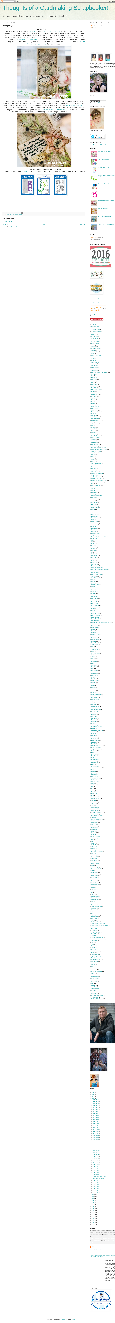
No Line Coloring (95, 713)
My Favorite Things (95, 699)
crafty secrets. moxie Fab (97, 473)
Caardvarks (94, 415)
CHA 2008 (93, 427)
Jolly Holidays (94, 648)
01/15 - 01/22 (96, 1188)
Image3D (93, 629)
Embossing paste (95, 533)
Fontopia (93, 560)
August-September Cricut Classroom (99, 372)
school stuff (93, 803)
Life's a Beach (94, 672)
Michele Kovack (95, 1247)
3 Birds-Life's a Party (96, 331)
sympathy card (94, 908)
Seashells (93, 817)
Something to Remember (97, 851)
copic (92, 456)
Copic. (92, 458)
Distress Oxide (94, 506)
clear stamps (94, 446)
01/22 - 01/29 (96, 1186)
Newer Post (5, 224)
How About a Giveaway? (103, 159)
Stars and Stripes (95, 884)
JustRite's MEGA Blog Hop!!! (104, 151)
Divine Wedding (95, 507)
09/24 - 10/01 (96, 1119)
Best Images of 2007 (96, 389)
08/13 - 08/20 (96, 1131)
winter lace (93, 986)
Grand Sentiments (95, 588)
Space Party (94, 855)
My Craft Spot (94, 697)
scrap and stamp (95, 807)
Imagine (93, 630)
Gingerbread (94, 576)
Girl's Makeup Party (95, 577)
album (92, 345)
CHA (92, 425)
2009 (93, 1220)
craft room (93, 470)
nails (92, 702)
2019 (93, 1200)
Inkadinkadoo (94, 637)
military (93, 685)
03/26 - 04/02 (96, 1162)
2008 (93, 1222)
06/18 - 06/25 (96, 1141)
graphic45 (93, 591)
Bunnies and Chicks (96, 411)
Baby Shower (94, 377)
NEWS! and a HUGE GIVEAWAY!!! (106, 192)
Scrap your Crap (95, 810)
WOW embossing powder (97, 995)
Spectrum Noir (94, 856)
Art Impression (94, 367)
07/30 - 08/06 (96, 1135)
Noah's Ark (93, 716)
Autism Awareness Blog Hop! (104, 216)
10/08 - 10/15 (96, 1115)
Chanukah (93, 434)
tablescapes (94, 910)
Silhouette (93, 832)
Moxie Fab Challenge (96, 696)
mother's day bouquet (96, 694)
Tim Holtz (93, 935)
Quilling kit (93, 785)
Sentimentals (94, 821)
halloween (93, 593)
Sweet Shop (94, 904)
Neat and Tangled (95, 706)
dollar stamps (94, 512)
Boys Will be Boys (95, 406)
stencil (92, 886)
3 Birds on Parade (95, 329)
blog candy (93, 396)
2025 (93, 1094)
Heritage (93, 610)
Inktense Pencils (95, 639)
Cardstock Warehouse (96, 420)
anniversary (94, 363)
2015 (93, 1208)
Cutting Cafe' (94, 492)
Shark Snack (94, 826)
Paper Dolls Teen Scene (96, 726)
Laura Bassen (94, 665)
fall (92, 542)
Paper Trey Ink (94, 738)
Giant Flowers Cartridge (96, 574)
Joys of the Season (95, 653)
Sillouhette (93, 834)
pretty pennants (94, 762)
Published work (94, 774)
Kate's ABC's (94, 661)
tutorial (92, 952)
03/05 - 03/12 (96, 1168)
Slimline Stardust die (27, 40)
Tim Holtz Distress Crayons (97, 937)
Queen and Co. (94, 776)
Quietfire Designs (95, 781)
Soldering (93, 850)
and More (93, 360)
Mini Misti (93, 689)
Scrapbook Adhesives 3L (97, 812)
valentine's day (94, 961)
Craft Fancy (94, 468)
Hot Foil (93, 624)
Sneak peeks (94, 846)
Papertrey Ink (94, 742)
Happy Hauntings (95, 603)
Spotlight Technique (95, 863)
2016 (93, 1206)
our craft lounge (94, 725)
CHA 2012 (93, 430)
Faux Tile (93, 548)
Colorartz (93, 454)
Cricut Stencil (94, 488)
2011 (93, 1216)
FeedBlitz (98, 102)
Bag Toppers (94, 379)
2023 (93, 1098)
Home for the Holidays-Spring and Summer (101, 622)
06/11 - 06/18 (96, 1143)
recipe (92, 790)
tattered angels (94, 916)
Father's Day (94, 547)
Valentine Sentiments (96, 959)
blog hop (93, 398)
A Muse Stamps (94, 340)
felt (92, 552)
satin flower (94, 802)
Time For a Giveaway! (103, 208)
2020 (93, 1198)
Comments (94, 27)
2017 (93, 1204)
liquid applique (94, 673)
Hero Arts (93, 612)
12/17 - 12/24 (96, 1099)
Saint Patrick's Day (95, 797)
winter (92, 983)
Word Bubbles (94, 992)
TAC (92, 911)
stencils (93, 887)
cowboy (93, 464)
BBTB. (92, 382)
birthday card (94, 393)
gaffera (63, 1319)
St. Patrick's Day (95, 874)
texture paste (94, 928)
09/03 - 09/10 (96, 1125)
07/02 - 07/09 (96, 1139)
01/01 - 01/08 (96, 1192)
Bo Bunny (93, 399)
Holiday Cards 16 (95, 618)
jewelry (93, 646)
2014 (93, 1210)
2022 (93, 1194)
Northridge (93, 719)
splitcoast (93, 862)
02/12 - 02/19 (96, 1180)
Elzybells (93, 530)
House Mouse (94, 627)
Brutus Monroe (94, 410)
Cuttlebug (93, 494)
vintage (13, 214)
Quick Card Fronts (95, 778)
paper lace (93, 731)
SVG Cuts (93, 901)
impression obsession (96, 634)
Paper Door (94, 728)
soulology (93, 853)
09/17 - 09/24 (96, 1121)
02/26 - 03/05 (96, 1170)
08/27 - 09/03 (96, 1127)
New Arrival (94, 708)
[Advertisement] (98, 40)
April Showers (94, 365)
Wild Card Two (94, 981)
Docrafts (93, 509)
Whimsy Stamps (18, 214)
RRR (92, 795)
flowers (93, 559)
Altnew (92, 353)
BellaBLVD (93, 387)
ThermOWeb (94, 933)
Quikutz (93, 783)
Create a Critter (94, 475)
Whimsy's (25, 171)
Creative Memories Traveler (97, 482)
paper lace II (94, 733)
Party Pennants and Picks (97, 745)
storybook (93, 889)
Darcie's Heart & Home (96, 495)
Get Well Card (94, 572)
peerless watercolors (96, 747)
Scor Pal (93, 805)
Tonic (92, 944)
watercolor (93, 969)
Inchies (93, 636)
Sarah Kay (93, 800)
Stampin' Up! (94, 880)
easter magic (94, 524)
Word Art (93, 990)
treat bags (93, 949)
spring (92, 865)
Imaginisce (93, 632)
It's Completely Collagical (95, 302)
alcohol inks (94, 346)
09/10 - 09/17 (96, 1123)
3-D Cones (93, 334)
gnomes (93, 583)
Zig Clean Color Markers (97, 998)
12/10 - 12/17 (96, 1101)
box (92, 401)
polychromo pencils (95, 759)
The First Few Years (95, 932)
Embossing (93, 531)
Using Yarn (93, 957)
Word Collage (94, 993)
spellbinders (94, 860)
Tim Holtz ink (94, 940)
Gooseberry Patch (95, 584)
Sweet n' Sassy (94, 903)
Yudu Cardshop (94, 997)
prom (92, 769)
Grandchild (93, 589)
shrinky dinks (94, 831)
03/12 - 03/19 (96, 1166)
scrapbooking (94, 814)
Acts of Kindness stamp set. (55, 110)
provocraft (93, 773)
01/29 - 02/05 (96, 1184)
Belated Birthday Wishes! (98, 1178)
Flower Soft (93, 557)
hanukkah (93, 600)
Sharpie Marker (94, 827)
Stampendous (94, 877)
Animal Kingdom (95, 362)
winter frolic (94, 985)
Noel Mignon (94, 718)
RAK (92, 786)
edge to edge (94, 526)
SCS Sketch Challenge (96, 815)
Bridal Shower (94, 408)
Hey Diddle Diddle (95, 613)
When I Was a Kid (95, 975)
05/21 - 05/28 (96, 1149)
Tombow (93, 942)
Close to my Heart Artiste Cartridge (99, 449)
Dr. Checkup (94, 516)
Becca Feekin (94, 386)
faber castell (94, 538)
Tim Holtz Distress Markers (97, 939)
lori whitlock (94, 678)
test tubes (93, 927)
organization (94, 721)
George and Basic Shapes (97, 567)
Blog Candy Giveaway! (103, 183)
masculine (93, 682)
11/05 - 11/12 (96, 1107)
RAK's (92, 788)
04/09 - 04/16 (96, 1158)
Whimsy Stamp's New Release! (100, 1176)
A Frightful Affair (94, 338)
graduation (93, 586)
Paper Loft (93, 735)
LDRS (92, 668)
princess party (94, 766)
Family (92, 543)
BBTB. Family (94, 384)
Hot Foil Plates (94, 625)
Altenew (93, 350)
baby (92, 375)
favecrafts (93, 550)
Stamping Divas (95, 882)
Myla (92, 701)
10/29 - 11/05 (96, 1109)
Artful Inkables (94, 370)
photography (94, 754)
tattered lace (94, 918)
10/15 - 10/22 (96, 1113)
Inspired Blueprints (95, 642)
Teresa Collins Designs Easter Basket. (100, 925)
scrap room (93, 809)
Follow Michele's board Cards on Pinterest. (100, 144)
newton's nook (94, 711)
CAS (92, 422)
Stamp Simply (94, 875)
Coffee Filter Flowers (96, 451)
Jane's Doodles (94, 644)
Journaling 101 (94, 649)
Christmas (93, 439)
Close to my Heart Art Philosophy (98, 447)
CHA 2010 (93, 429)
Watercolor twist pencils (96, 971)
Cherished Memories (96, 435)
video (92, 963)
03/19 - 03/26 (96, 1164)
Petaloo (93, 752)
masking (93, 684)
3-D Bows (93, 333)
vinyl (92, 966)
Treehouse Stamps (95, 951)
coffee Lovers (94, 453)
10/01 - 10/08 (96, 1117)
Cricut (92, 483)
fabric (92, 540)
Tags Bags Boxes (95, 915)
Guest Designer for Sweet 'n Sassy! (106, 224)
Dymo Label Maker (95, 518)
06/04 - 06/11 (96, 1145)
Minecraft (93, 687)
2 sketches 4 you (95, 326)
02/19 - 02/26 (96, 1172)
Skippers (93, 843)
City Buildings (94, 442)
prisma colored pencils (96, 767)
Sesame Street (94, 822)
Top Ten (93, 947)
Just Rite (93, 656)
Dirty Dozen (94, 504)
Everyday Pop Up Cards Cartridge (99, 536)
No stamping (94, 714)
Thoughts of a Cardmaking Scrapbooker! (56, 7)
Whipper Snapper (95, 978)
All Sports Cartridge (95, 348)
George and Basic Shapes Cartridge (99, 569)
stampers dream (95, 879)
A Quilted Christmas (95, 341)
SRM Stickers (94, 872)
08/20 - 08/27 (96, 1129)
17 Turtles (93, 324)
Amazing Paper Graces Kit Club (98, 357)
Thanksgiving (94, 930)
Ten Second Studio (95, 922)
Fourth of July (94, 562)
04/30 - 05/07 (96, 1154)
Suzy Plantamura (95, 899)
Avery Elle (93, 374)
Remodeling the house (96, 791)
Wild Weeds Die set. (75, 105)
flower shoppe (94, 555)
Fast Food (93, 545)
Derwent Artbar (94, 499)
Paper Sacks (94, 737)
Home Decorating (95, 620)
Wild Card (93, 980)
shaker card (94, 824)
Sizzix (92, 839)
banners (93, 381)
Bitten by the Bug (95, 394)
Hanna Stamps (94, 598)
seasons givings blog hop (97, 819)
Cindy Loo (93, 441)
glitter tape (93, 581)
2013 (93, 1212)
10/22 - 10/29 (96, 1111)
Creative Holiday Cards (96, 478)
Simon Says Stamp (95, 836)
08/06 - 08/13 (96, 1133)
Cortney (93, 461)
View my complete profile (96, 1249)
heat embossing (95, 605)
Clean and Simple (95, 444)
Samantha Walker (95, 798)
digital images (94, 502)
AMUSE (93, 358)
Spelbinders (94, 858)
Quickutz (93, 779)
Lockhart (93, 677)
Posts (93, 25)
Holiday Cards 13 (95, 617)
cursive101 (93, 490)
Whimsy (32, 31)
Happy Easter (94, 601)
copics (92, 459)
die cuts (93, 500)
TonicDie (93, 945)
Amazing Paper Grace (96, 355)
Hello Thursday (94, 607)
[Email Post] (22, 212)
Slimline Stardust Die (51, 31)
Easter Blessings (95, 523)
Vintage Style (96, 1174)
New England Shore (96, 709)
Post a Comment (8, 221)
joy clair (93, 651)
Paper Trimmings (95, 740)
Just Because (94, 654)
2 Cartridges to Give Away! (104, 167)
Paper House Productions (97, 730)
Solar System (94, 848)
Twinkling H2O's (95, 954)
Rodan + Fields (94, 793)
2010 (93, 1218)
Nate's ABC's (94, 704)
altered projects (94, 351)
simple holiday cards (96, 838)
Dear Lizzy (93, 497)
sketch (92, 841)
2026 (93, 1092)
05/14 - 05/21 (96, 1151)
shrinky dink (94, 829)
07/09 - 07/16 (96, 1137)
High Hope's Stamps (96, 615)
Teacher (93, 920)
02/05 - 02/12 (96, 1182)
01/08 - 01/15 (96, 1190)
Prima (92, 764)
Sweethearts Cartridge (96, 906)
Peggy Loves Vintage (96, 749)
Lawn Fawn (94, 666)
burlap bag (93, 413)
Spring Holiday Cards (96, 868)
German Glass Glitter (96, 571)
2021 (93, 1196)
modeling (93, 690)
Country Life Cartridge (96, 463)
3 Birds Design (94, 328)
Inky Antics (93, 641)
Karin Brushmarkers (95, 660)
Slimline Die (8, 214)
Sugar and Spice (95, 896)
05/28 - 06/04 (96, 1147)
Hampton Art (94, 596)
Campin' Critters (95, 418)
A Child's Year (94, 336)
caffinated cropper (95, 417)
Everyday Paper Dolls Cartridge (98, 535)
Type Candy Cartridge (96, 956)
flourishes (93, 554)
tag (92, 913)
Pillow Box (93, 755)
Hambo (93, 595)
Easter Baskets (94, 521)
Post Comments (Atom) (14, 226)
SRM (92, 870)
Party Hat (93, 743)
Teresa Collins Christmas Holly (98, 923)
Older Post (82, 224)
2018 (93, 1202)
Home (44, 224)
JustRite (93, 658)
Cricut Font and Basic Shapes (98, 487)
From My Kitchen (95, 565)
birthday (93, 391)
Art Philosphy (94, 369)
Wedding (93, 973)
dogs (92, 511)
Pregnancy (93, 761)
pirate (92, 757)
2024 (93, 1096)
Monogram (93, 692)
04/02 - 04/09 (96, 1160)
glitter (92, 579)
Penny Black (94, 750)
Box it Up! (93, 403)
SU (92, 892)
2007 (93, 1224)
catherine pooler (95, 423)
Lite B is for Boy (94, 675)
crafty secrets (94, 471)
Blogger (73, 1319)
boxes (92, 405)
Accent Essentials (95, 343)
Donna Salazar (94, 514)
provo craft (93, 771)
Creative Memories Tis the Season (99, 480)
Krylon (92, 663)
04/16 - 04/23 (96, 1156)
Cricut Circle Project (95, 485)
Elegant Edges (94, 528)
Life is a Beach (94, 670)
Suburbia (93, 894)
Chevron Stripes (95, 437)
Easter (92, 519)
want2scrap (94, 968)
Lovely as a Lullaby (94, 298)
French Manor (94, 564)
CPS (92, 466)
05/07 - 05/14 (96, 1153)
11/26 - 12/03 (96, 1103)
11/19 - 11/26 (96, 1105)
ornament (93, 723)
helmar (93, 608)
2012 (93, 1214)
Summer (93, 898)
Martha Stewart (94, 680)
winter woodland (95, 988)
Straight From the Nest (96, 891)
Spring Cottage (94, 867)
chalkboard (93, 432)
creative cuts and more (96, 476)
